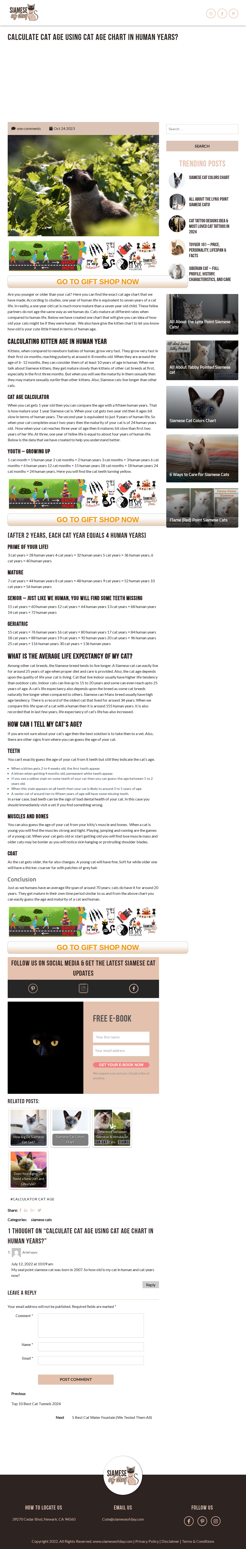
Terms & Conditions (198, 1541)
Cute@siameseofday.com (123, 1519)
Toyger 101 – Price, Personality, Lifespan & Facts (207, 250)
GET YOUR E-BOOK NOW (121, 1065)
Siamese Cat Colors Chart (209, 177)
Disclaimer (170, 1541)
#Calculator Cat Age (33, 1199)
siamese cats (41, 1219)
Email (27, 1358)
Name (27, 1344)
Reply (150, 1284)
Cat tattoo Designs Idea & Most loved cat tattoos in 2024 (209, 226)
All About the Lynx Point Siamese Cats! (208, 202)
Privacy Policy (147, 1541)
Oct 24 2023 (64, 128)
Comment (24, 1315)
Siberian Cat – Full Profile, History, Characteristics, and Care (210, 274)
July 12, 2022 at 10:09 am (32, 1263)
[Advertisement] (123, 81)
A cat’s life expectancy (47, 688)
